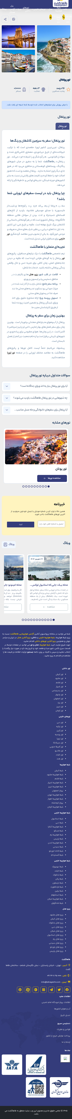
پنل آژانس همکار (12, 9)
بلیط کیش (59, 770)
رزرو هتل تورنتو (56, 947)
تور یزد (60, 702)
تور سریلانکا (58, 742)
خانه (65, 9)
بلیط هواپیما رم (56, 834)
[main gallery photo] (18, 36)
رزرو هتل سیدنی (56, 943)
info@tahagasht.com (50, 982)
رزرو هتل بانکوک (56, 922)
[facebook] (67, 990)
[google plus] (36, 990)
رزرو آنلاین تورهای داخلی (45, 641)
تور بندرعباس (57, 690)
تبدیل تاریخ (65, 1015)
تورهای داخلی (26, 9)
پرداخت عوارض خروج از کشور (58, 1035)
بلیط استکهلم (57, 895)
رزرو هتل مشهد (56, 914)
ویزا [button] (19, 9)
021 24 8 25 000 (54, 975)
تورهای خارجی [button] (39, 9)
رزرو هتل (66, 908)
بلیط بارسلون (57, 882)
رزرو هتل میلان (56, 931)
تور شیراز (59, 686)
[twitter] (59, 990)
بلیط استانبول (57, 818)
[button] (49, 486)
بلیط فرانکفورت (57, 887)
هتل (50, 9)
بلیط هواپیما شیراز (55, 782)
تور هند (60, 758)
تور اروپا (60, 738)
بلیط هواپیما (58, 9)
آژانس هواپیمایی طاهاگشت (22, 634)
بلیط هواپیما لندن (55, 842)
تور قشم (59, 682)
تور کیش (59, 674)
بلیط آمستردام (57, 855)
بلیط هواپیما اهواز (55, 798)
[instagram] (44, 990)
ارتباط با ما (66, 1042)
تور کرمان (59, 710)
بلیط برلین (59, 891)
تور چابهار (59, 694)
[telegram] (51, 990)
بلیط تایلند (59, 870)
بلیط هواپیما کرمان (55, 806)
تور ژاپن (60, 730)
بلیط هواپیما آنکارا (55, 826)
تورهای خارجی (64, 716)
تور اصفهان (58, 698)
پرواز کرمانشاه (57, 802)
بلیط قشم (59, 778)
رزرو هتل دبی (57, 927)
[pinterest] (20, 990)
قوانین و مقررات (63, 1029)
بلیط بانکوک (58, 874)
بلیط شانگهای (57, 903)
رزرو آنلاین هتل (23, 637)
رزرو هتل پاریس (56, 951)
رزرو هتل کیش (57, 918)
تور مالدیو (59, 750)
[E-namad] (65, 1058)
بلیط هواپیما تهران (55, 794)
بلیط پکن (59, 878)
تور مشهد (59, 678)
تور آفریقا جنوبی (56, 746)
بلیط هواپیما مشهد (55, 774)
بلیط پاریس (58, 838)
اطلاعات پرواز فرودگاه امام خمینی (56, 1002)
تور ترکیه (59, 726)
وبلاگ (3, 9)
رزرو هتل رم (58, 939)
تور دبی (60, 722)
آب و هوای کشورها (62, 1008)
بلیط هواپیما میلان (55, 899)
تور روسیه (59, 734)
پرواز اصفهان (57, 790)
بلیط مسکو (58, 830)
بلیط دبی (59, 822)
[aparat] (28, 990)
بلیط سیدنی (58, 846)
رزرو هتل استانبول (55, 935)
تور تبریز (59, 706)
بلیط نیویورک (57, 866)
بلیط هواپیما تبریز (55, 786)
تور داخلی (66, 668)
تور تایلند (59, 754)
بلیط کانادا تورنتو (56, 851)
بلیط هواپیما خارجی (62, 812)
